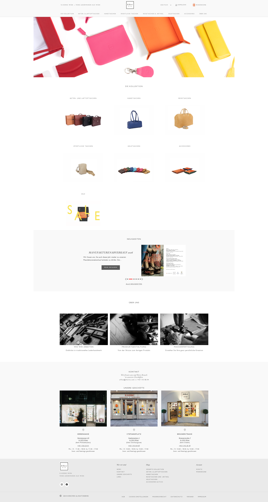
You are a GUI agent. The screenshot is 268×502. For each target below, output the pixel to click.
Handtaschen (152, 474)
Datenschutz (177, 496)
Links (119, 477)
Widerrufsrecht (159, 496)
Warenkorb (201, 472)
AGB (123, 496)
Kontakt (121, 472)
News (119, 469)
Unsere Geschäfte (124, 474)
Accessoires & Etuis (154, 482)
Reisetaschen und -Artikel (157, 477)
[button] (126, 279)
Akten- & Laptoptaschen (157, 472)
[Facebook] (67, 484)
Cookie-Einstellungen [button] (138, 496)
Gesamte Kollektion (155, 469)
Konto (199, 469)
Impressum (202, 496)
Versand (190, 496)
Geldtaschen (151, 479)
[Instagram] (62, 484)
